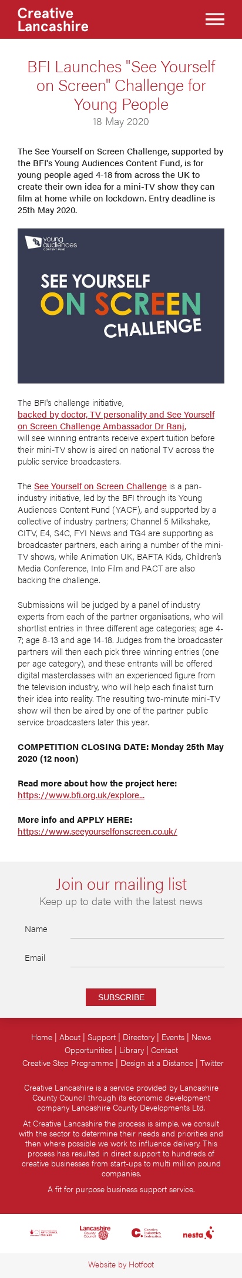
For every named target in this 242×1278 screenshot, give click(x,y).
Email (35, 957)
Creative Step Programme (67, 1063)
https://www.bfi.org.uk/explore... (81, 795)
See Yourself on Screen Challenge (100, 486)
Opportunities (88, 1050)
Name (36, 928)
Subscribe (121, 997)
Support (102, 1037)
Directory (138, 1037)
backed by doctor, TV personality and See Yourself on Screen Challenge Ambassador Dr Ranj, (116, 420)
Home (41, 1037)
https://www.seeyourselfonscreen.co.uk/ (97, 831)
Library (131, 1050)
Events (173, 1037)
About (69, 1037)
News (201, 1037)
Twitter (212, 1063)
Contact (164, 1050)
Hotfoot (141, 1264)
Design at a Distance (156, 1063)
